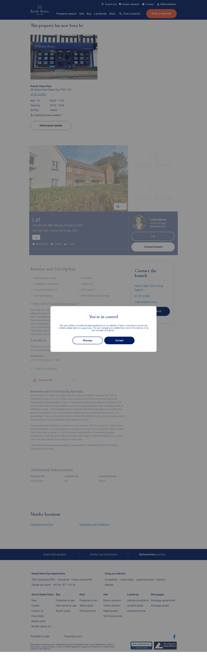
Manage (87, 340)
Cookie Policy (86, 327)
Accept (119, 340)
